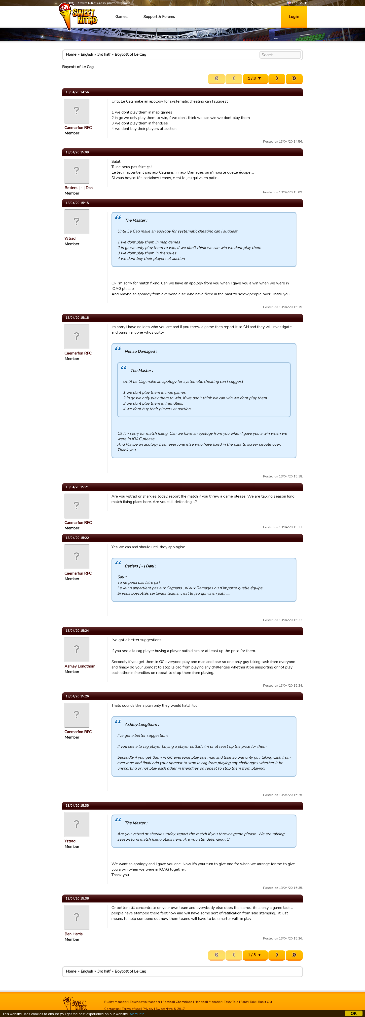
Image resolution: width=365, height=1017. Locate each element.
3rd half (103, 54)
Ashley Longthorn (80, 666)
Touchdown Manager (145, 1002)
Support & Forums (159, 16)
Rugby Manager (116, 1002)
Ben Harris (74, 934)
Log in (294, 16)
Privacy (148, 1009)
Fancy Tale (248, 1002)
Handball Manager (208, 1002)
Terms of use (131, 1009)
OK (354, 1013)
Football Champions (177, 1002)
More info (137, 1013)
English (297, 3)
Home (71, 54)
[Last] (294, 79)
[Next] (276, 79)
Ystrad (70, 238)
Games (121, 16)
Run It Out (265, 1002)
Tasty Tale (231, 1002)
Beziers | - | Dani (79, 188)
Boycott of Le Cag (130, 54)
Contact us (112, 1009)
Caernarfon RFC (78, 127)
